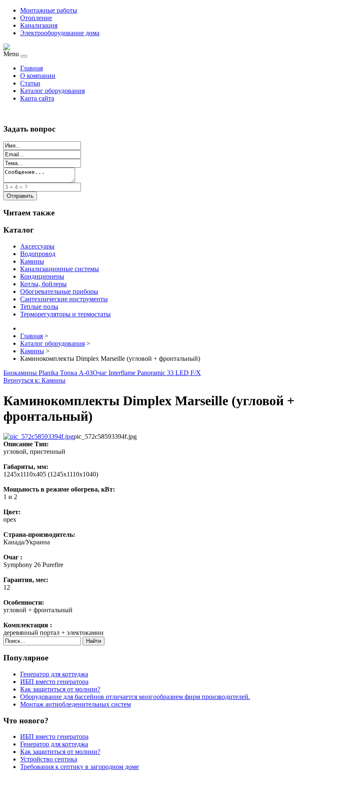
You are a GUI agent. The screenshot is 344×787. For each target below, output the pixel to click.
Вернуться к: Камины (34, 380)
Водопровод (37, 253)
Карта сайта (37, 98)
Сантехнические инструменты (64, 299)
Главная (31, 68)
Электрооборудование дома (59, 32)
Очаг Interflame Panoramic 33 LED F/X (147, 372)
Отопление (36, 17)
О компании (37, 75)
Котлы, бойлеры (43, 283)
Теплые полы (39, 306)
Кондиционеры (42, 276)
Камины (32, 261)
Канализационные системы (59, 268)
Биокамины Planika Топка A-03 (48, 372)
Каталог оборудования (52, 90)
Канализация (38, 25)
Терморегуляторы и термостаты (65, 314)
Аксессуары (37, 246)
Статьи (30, 83)
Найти (93, 641)
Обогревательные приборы (59, 291)
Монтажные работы (48, 10)
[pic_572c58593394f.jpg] (38, 436)
